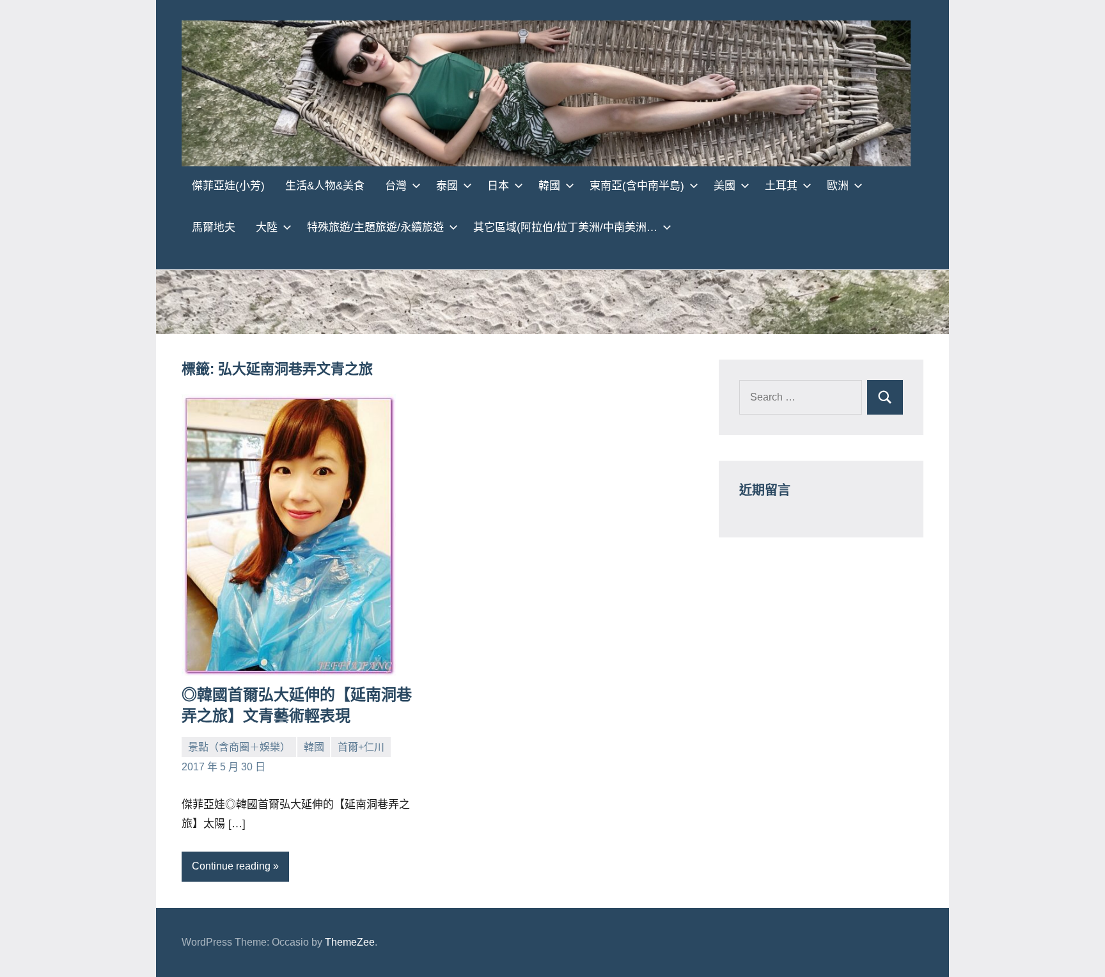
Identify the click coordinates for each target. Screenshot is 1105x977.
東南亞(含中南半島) (637, 186)
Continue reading (231, 866)
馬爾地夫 (213, 227)
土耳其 (781, 186)
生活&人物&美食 (324, 186)
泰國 (447, 186)
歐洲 (838, 186)
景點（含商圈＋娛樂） (239, 747)
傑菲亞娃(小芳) (228, 186)
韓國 (549, 186)
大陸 (267, 227)
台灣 (396, 186)
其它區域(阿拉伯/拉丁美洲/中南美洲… (565, 227)
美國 (724, 186)
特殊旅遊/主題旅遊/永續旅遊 (375, 227)
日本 (498, 186)
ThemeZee (350, 942)
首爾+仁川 (361, 747)
